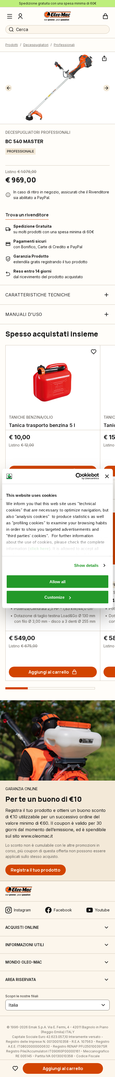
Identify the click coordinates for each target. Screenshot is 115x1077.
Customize (54, 597)
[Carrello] (105, 16)
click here (39, 548)
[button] (8, 88)
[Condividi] (103, 57)
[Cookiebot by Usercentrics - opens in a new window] (75, 476)
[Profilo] (20, 16)
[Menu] (9, 16)
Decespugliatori (35, 45)
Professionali (64, 45)
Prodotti (11, 45)
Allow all (57, 581)
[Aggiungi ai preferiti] (15, 1068)
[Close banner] (107, 476)
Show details (86, 565)
